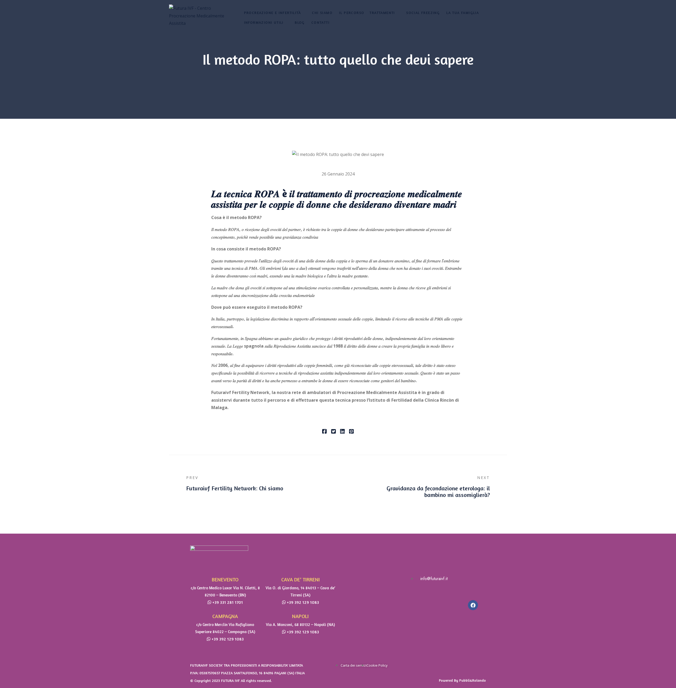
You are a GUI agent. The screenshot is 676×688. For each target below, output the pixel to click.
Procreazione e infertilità (272, 12)
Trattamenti (382, 12)
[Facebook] (324, 431)
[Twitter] (333, 431)
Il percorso (351, 12)
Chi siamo (322, 12)
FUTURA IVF (230, 680)
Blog (300, 22)
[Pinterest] (351, 431)
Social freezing (423, 12)
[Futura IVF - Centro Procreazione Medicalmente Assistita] (196, 16)
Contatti (320, 22)
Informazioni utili (264, 22)
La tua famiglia (462, 12)
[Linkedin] (342, 431)
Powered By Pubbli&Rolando (462, 680)
